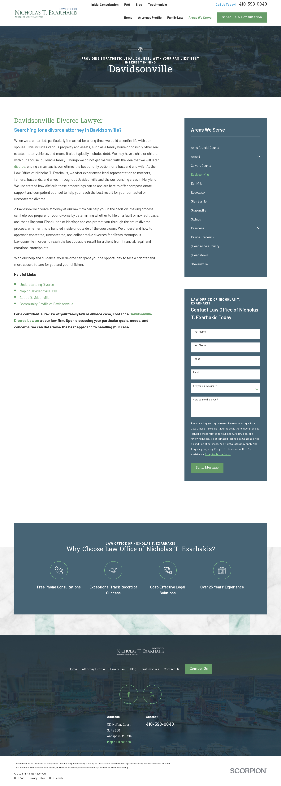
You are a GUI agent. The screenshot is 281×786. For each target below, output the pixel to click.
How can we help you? (205, 399)
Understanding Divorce (36, 284)
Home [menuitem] (128, 17)
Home (73, 669)
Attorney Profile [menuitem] (150, 17)
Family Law (117, 669)
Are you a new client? (205, 385)
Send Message (207, 467)
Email (196, 372)
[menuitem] (225, 147)
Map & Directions (119, 742)
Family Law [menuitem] (175, 17)
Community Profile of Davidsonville (46, 304)
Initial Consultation (105, 4)
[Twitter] (152, 694)
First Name (199, 331)
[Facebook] (128, 694)
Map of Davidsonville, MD (38, 291)
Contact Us (171, 669)
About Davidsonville (34, 297)
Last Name (199, 345)
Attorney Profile (93, 669)
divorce (19, 166)
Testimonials (157, 4)
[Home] (46, 12)
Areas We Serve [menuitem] (200, 17)
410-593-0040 (253, 4)
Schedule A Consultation (242, 17)
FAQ (127, 4)
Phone (196, 358)
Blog (139, 4)
